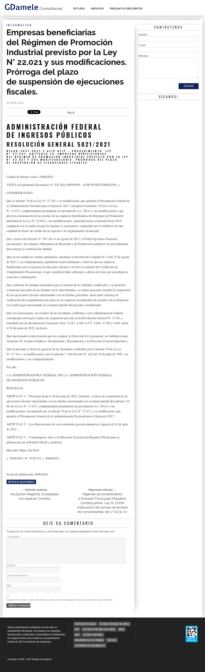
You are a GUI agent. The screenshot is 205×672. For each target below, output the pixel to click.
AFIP (77, 629)
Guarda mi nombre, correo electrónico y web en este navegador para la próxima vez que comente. (59, 599)
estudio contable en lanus (114, 624)
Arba (121, 629)
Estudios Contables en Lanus (99, 629)
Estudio (79, 8)
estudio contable (93, 634)
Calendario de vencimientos (90, 645)
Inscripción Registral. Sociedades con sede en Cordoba (34, 496)
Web (8, 585)
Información (19, 25)
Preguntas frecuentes (126, 8)
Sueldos (111, 640)
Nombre (11, 565)
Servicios (97, 8)
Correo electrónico (17, 575)
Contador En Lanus (85, 624)
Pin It (70, 112)
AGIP (77, 634)
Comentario (13, 536)
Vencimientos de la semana (89, 640)
